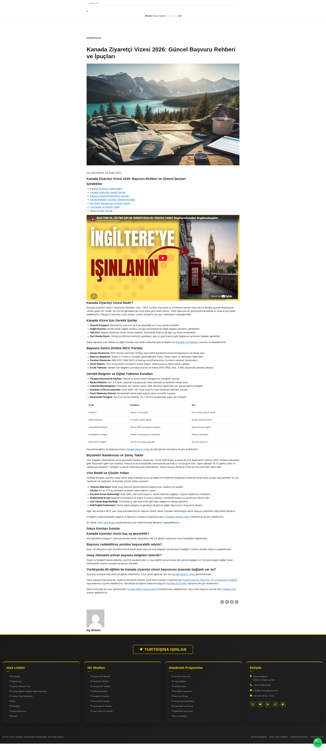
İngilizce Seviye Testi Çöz (196, 580)
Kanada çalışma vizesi (177, 516)
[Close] (87, 11)
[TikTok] (275, 704)
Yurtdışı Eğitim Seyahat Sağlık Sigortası (29, 691)
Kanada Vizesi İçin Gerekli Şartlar (107, 192)
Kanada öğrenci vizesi (138, 449)
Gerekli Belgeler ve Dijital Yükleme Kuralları (112, 199)
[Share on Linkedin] (232, 602)
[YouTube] (260, 704)
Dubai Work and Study (183, 706)
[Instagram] (253, 704)
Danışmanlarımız (18, 711)
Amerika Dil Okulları (101, 701)
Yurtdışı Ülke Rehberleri (22, 696)
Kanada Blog (94, 38)
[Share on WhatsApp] (237, 602)
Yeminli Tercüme (316, 737)
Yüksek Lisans (180, 686)
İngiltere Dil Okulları (101, 676)
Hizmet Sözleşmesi (259, 737)
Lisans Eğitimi (180, 681)
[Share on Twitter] (227, 602)
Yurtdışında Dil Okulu (298, 737)
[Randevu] (283, 704)
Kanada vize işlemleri (187, 342)
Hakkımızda (16, 681)
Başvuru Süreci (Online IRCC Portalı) (109, 196)
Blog (13, 701)
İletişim (14, 716)
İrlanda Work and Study (184, 701)
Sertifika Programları (183, 691)
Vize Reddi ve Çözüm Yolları (105, 207)
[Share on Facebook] (222, 602)
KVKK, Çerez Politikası (278, 737)
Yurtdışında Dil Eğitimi (225, 580)
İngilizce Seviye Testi (20, 686)
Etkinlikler (15, 706)
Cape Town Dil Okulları (102, 711)
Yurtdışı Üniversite (182, 676)
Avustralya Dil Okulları (102, 706)
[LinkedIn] (268, 704)
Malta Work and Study (183, 711)
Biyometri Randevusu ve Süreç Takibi (110, 203)
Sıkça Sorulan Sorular (101, 210)
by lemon (93, 630)
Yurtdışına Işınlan (165, 649)
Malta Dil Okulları (99, 691)
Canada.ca (228, 589)
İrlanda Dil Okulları (100, 681)
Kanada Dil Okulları (177, 583)
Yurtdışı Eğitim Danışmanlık (141, 589)
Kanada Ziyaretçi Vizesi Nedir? (106, 188)
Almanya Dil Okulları (101, 686)
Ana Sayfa (15, 676)
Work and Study (106, 522)
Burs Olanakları (180, 716)
